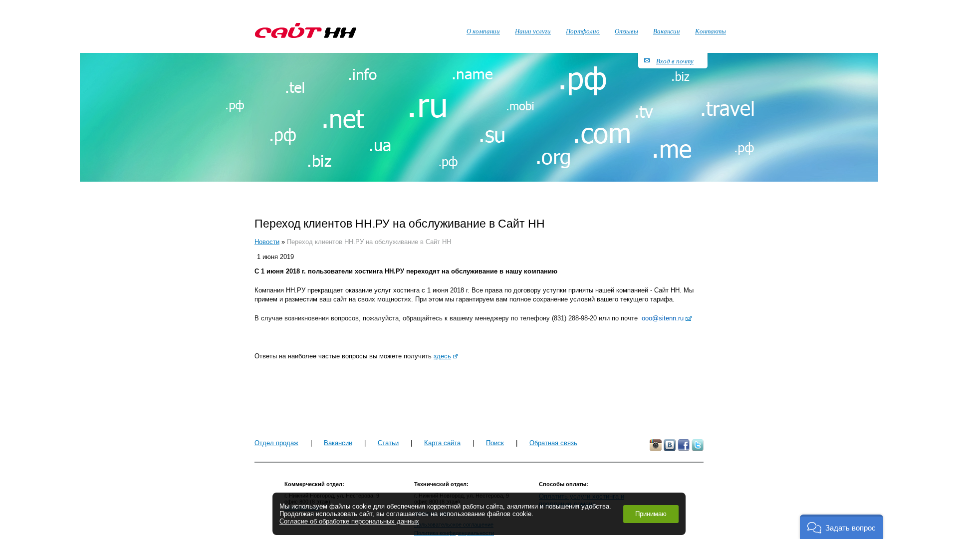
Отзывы (626, 30)
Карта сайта (442, 443)
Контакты (710, 30)
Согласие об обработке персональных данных (349, 521)
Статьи (388, 443)
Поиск (495, 443)
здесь (442, 356)
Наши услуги (533, 30)
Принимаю (651, 514)
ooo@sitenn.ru (663, 318)
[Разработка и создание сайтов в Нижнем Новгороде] (305, 30)
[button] (841, 527)
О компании (483, 30)
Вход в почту (675, 60)
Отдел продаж (276, 443)
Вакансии (338, 443)
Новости (266, 242)
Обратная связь (553, 443)
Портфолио (583, 30)
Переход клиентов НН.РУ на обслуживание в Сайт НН (369, 242)
